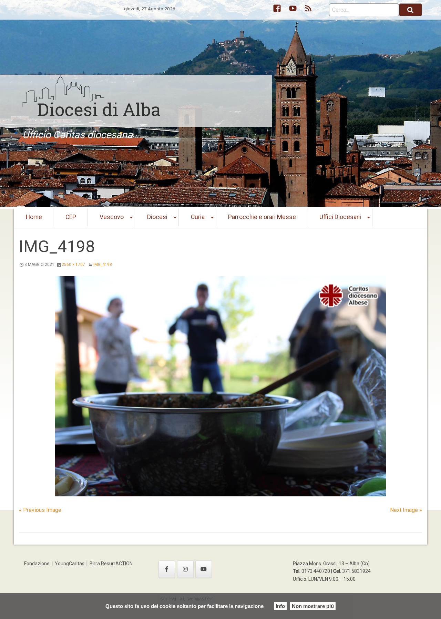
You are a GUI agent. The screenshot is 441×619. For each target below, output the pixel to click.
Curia (198, 217)
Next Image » (406, 510)
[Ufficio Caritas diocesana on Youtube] (203, 569)
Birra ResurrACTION (111, 563)
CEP (70, 217)
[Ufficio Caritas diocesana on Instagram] (185, 569)
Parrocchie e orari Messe (262, 217)
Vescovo (112, 217)
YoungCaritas (69, 563)
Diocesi (157, 217)
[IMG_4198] (220, 386)
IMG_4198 (102, 264)
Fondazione (37, 563)
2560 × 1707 (73, 264)
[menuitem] (34, 217)
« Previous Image (40, 510)
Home (34, 217)
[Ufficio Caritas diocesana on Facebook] (166, 569)
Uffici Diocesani (340, 217)
